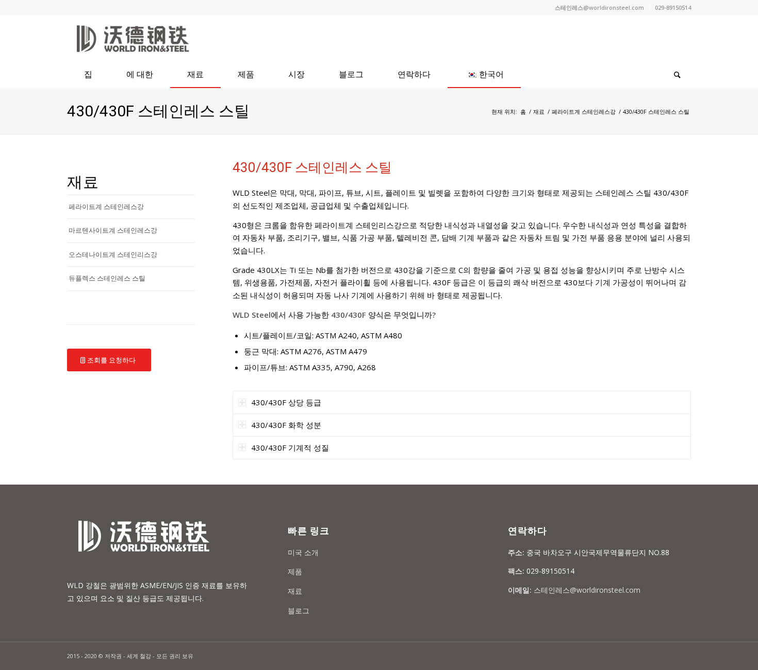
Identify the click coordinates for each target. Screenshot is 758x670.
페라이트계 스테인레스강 (584, 111)
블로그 (298, 610)
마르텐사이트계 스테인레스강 (113, 230)
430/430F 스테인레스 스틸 (158, 111)
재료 (539, 111)
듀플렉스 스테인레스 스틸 (107, 278)
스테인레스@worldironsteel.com (599, 7)
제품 (295, 571)
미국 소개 (303, 552)
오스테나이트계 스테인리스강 (113, 254)
